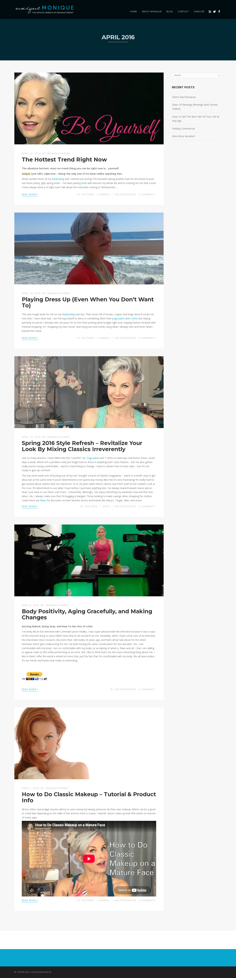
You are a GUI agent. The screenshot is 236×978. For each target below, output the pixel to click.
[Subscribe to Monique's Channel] (210, 11)
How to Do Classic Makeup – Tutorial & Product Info (89, 797)
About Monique (152, 11)
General (104, 194)
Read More (30, 194)
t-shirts (134, 318)
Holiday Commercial (183, 128)
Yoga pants (93, 458)
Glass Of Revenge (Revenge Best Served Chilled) (194, 106)
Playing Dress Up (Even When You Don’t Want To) (88, 302)
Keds (84, 183)
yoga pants (118, 318)
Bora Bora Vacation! (183, 136)
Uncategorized (125, 194)
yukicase (199, 11)
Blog (170, 11)
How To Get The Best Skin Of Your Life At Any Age (195, 118)
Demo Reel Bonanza (184, 97)
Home (133, 11)
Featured (88, 194)
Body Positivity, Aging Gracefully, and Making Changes (87, 614)
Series (106, 506)
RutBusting (58, 179)
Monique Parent (59, 153)
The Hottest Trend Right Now (64, 159)
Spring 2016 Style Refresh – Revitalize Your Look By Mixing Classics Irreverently (82, 446)
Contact (183, 11)
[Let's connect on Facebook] (219, 11)
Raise (43, 500)
